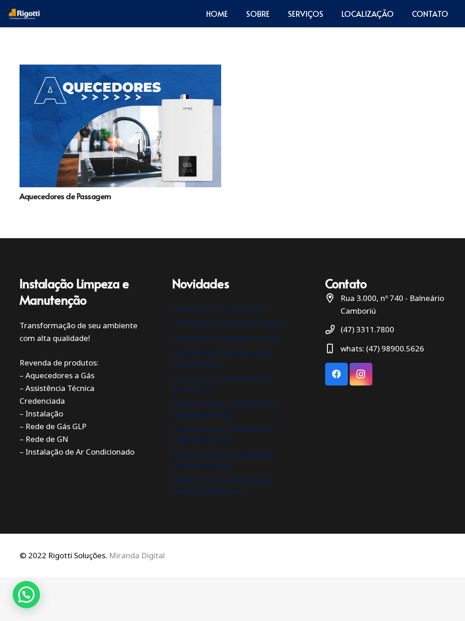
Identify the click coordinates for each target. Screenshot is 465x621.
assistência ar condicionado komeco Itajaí (221, 358)
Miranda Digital (137, 555)
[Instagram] (361, 374)
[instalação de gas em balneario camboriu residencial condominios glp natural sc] (24, 14)
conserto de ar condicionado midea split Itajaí (222, 434)
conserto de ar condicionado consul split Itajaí (222, 409)
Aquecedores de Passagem (65, 195)
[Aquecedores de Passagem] (120, 126)
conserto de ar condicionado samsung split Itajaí (222, 485)
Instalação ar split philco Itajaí (226, 338)
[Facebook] (336, 374)
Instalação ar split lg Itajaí (218, 308)
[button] (26, 594)
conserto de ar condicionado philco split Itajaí (222, 460)
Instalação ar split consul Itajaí (227, 323)
